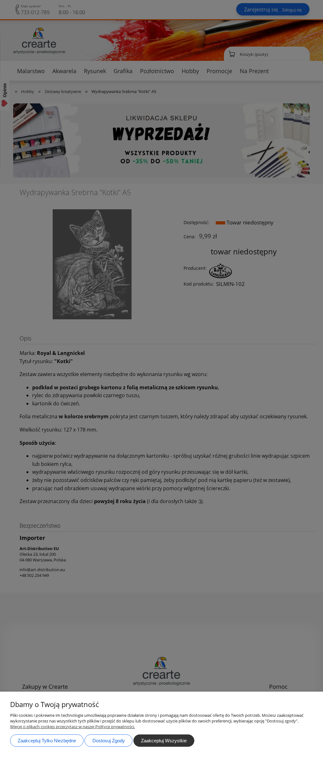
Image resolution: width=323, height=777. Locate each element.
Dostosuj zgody (108, 740)
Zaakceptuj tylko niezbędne (47, 740)
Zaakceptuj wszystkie (164, 740)
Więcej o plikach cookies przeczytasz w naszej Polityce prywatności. (72, 726)
